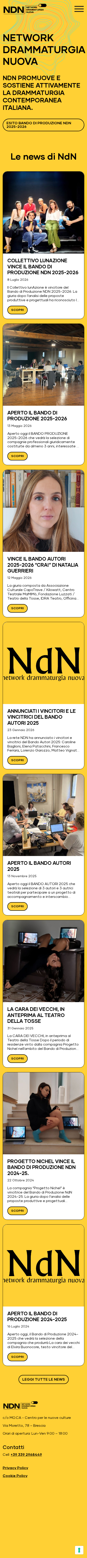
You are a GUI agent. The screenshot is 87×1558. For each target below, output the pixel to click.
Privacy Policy (15, 1468)
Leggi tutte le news (43, 1379)
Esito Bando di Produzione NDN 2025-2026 (38, 125)
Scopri (17, 310)
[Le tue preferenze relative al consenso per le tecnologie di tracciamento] (79, 1550)
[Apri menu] (79, 9)
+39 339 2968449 (26, 1454)
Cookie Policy (15, 1476)
